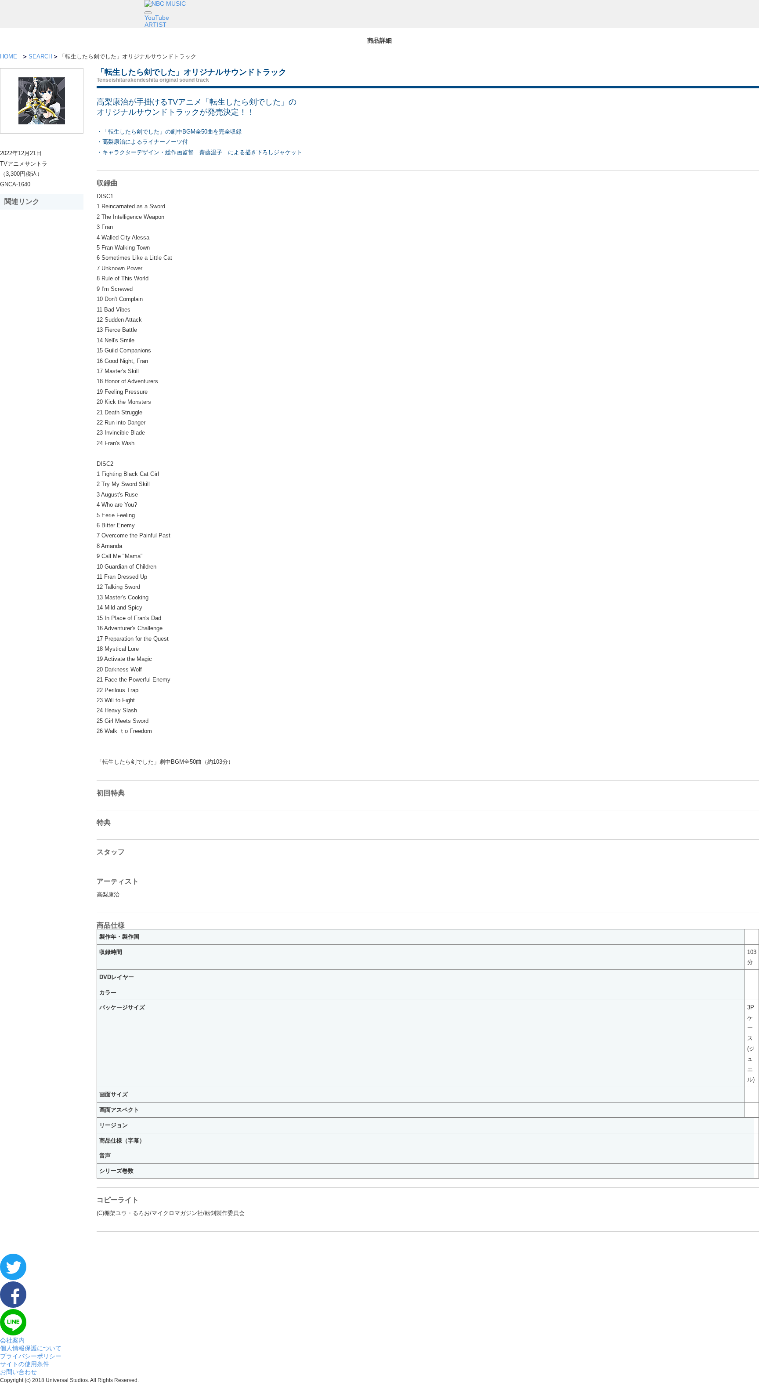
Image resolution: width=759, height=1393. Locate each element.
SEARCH (40, 56)
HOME (8, 56)
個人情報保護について (30, 1348)
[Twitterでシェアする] (13, 1277)
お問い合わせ (18, 1371)
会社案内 (12, 1340)
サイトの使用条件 (24, 1364)
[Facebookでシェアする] (13, 1305)
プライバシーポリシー (30, 1356)
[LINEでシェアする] (13, 1333)
